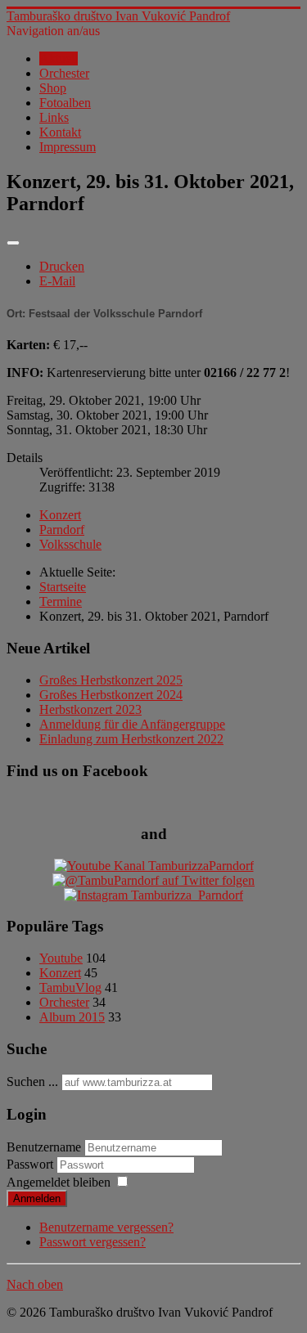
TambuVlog (70, 987)
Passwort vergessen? (92, 1242)
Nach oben (35, 1284)
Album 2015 (72, 1017)
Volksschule (70, 544)
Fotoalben (65, 103)
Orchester (64, 73)
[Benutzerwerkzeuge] (13, 242)
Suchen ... (32, 1081)
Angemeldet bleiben (59, 1182)
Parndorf (61, 529)
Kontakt (60, 132)
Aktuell (58, 58)
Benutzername (44, 1147)
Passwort (31, 1164)
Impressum (67, 147)
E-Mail (57, 281)
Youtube (61, 958)
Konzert (60, 515)
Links (54, 117)
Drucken (61, 266)
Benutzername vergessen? (106, 1227)
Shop (52, 88)
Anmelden (37, 1198)
